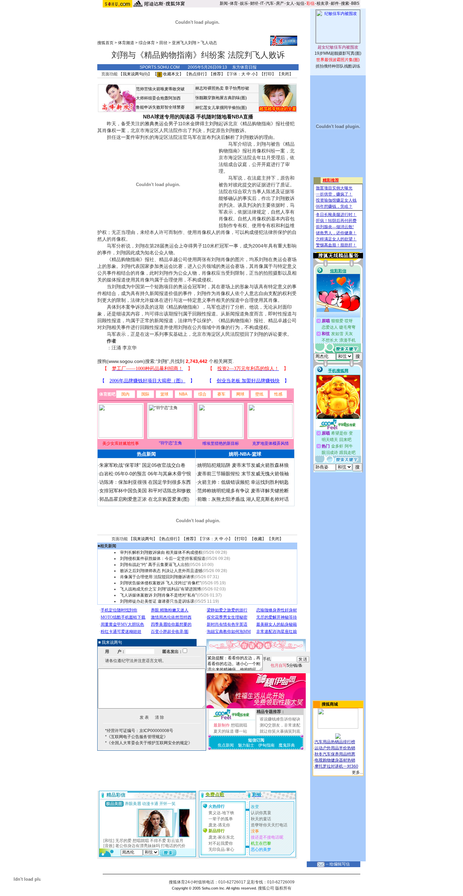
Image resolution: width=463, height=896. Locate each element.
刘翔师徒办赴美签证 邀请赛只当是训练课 (157, 601)
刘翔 (214, 123)
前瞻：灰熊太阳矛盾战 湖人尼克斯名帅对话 (243, 499)
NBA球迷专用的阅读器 (169, 117)
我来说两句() (135, 74)
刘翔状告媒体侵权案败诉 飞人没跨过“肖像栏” (160, 583)
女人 (290, 3)
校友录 (323, 3)
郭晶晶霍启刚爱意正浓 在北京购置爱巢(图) (144, 499)
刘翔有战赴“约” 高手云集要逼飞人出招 (154, 564)
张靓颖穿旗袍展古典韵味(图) (221, 97)
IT (262, 3)
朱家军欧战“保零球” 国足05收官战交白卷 (142, 465)
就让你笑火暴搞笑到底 (280, 731)
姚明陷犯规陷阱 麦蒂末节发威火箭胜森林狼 (243, 465)
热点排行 (196, 74)
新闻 (224, 3)
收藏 (258, 538)
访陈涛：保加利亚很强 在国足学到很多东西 (145, 482)
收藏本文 (170, 74)
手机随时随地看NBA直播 (224, 117)
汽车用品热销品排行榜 (335, 741)
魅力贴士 (246, 745)
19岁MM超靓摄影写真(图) (338, 53)
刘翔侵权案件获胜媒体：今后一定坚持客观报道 (162, 558)
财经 (254, 3)
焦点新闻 (226, 745)
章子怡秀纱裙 (237, 88)
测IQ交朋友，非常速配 (280, 725)
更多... (357, 772)
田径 (163, 42)
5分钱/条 (286, 665)
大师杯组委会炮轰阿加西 (158, 98)
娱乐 (244, 3)
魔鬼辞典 (287, 745)
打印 (268, 74)
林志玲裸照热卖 (209, 88)
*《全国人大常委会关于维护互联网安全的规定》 (148, 742)
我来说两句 (143, 538)
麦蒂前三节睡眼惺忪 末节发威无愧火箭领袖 (243, 473)
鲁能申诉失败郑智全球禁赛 (160, 107)
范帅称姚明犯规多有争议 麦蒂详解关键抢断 (243, 490)
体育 (234, 3)
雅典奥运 (154, 123)
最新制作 (222, 725)
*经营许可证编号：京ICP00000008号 (139, 730)
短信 (300, 3)
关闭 (285, 74)
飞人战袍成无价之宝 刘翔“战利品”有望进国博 (160, 589)
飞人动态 (209, 42)
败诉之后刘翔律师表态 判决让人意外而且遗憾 (161, 570)
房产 (280, 3)
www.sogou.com (125, 361)
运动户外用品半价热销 (335, 748)
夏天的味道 (224, 731)
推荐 (217, 74)
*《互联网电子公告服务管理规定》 (136, 736)
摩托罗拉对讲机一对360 (336, 766)
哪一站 (241, 731)
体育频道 (126, 42)
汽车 (270, 3)
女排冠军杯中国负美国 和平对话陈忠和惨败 (145, 490)
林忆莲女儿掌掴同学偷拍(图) (221, 107)
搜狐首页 (105, 42)
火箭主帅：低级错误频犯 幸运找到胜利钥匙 (243, 482)
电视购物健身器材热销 (335, 760)
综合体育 (147, 42)
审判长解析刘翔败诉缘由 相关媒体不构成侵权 (161, 552)
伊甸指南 (266, 745)
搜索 (345, 3)
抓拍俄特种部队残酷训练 (338, 66)
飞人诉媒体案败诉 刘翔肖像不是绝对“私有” (158, 595)
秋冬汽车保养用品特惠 (335, 754)
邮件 (335, 3)
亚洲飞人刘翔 (184, 42)
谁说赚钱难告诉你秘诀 (280, 719)
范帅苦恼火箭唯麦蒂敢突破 (160, 89)
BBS (355, 3)
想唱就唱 (239, 725)
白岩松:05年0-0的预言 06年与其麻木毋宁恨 (145, 473)
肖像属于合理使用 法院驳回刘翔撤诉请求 (157, 576)
